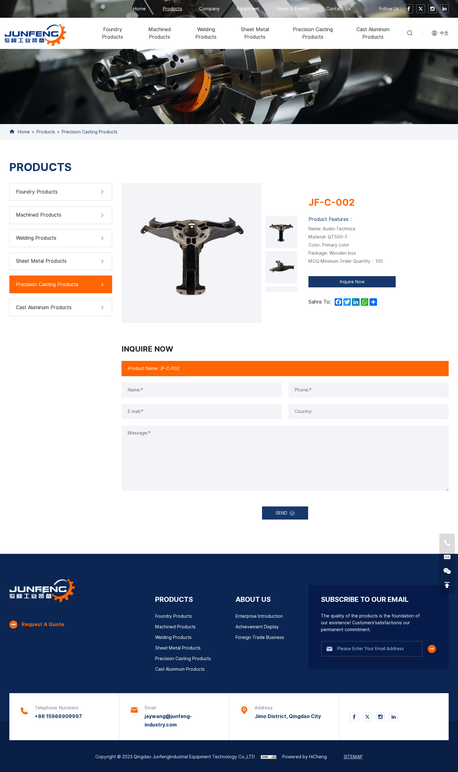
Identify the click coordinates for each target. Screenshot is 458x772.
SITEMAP (353, 756)
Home (139, 9)
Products (172, 9)
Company (209, 9)
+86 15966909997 (58, 716)
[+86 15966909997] (447, 543)
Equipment (248, 9)
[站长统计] (268, 756)
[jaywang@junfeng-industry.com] (447, 557)
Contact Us (338, 9)
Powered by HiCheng (304, 756)
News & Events (292, 9)
